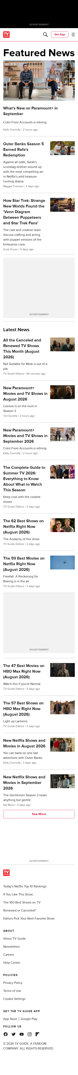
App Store (10, 1019)
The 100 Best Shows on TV (22, 902)
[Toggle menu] (73, 34)
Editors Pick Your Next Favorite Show (29, 919)
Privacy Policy (12, 983)
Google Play (29, 1019)
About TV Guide (14, 939)
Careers (8, 955)
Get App (59, 34)
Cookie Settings (14, 999)
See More (39, 814)
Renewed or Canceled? (19, 910)
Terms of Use (12, 991)
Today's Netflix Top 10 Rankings (24, 886)
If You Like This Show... (19, 894)
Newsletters (11, 947)
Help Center (11, 963)
